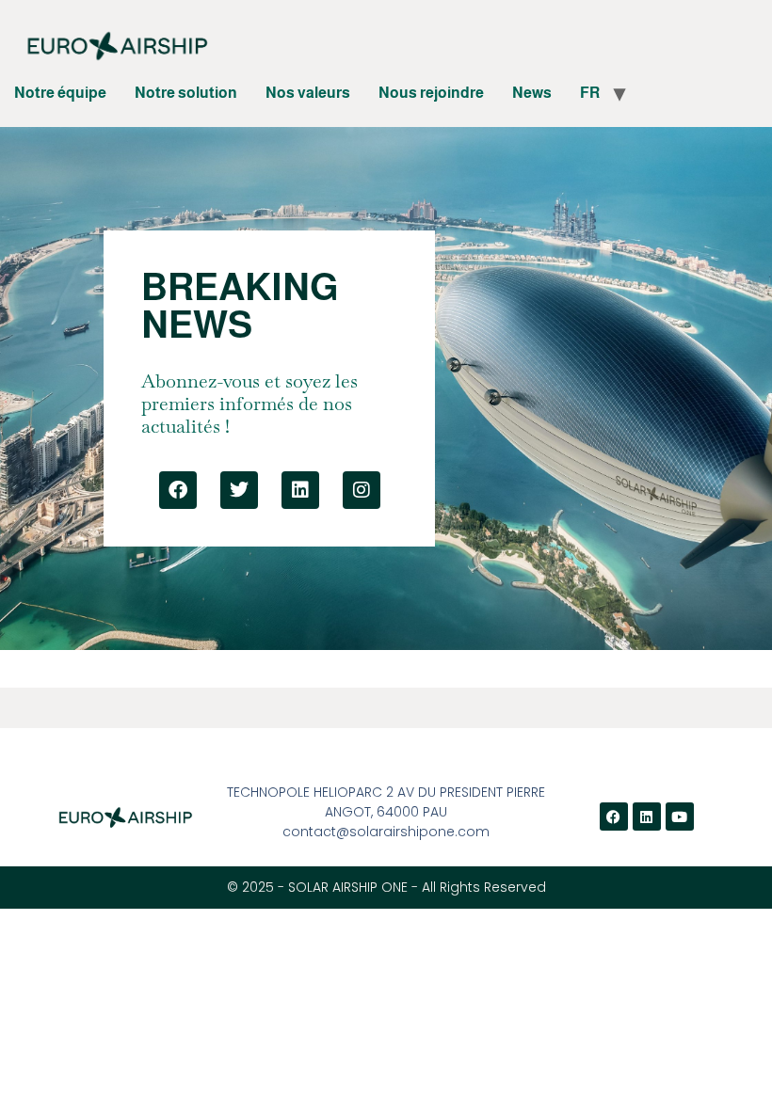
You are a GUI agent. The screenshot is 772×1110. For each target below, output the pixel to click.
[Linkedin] (300, 490)
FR (590, 93)
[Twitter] (239, 490)
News (532, 93)
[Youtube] (680, 816)
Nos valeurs (307, 93)
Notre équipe (60, 93)
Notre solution (186, 93)
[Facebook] (178, 490)
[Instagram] (361, 490)
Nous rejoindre (431, 93)
